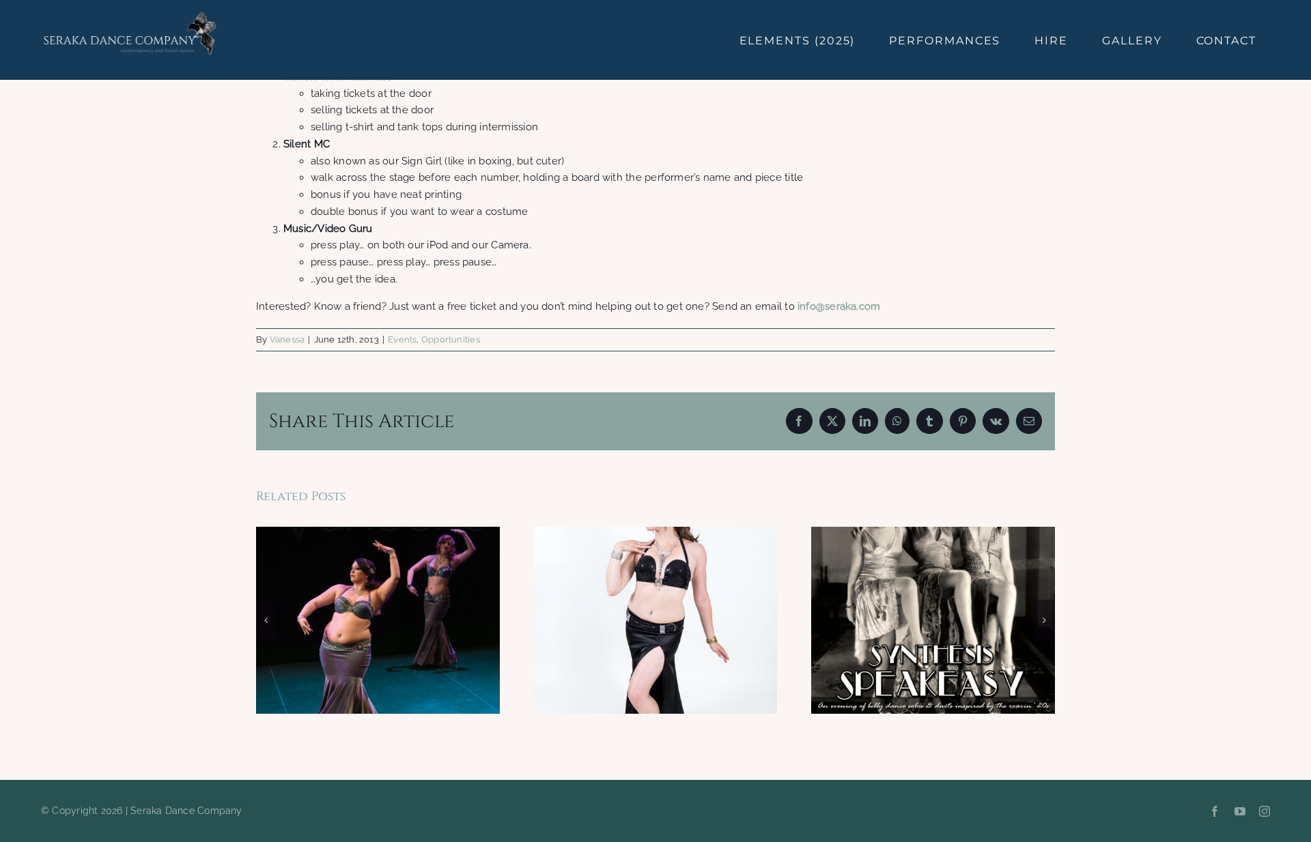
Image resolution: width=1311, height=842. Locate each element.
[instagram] (1264, 811)
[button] (266, 620)
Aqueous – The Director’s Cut (377, 619)
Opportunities (450, 339)
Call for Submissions (933, 619)
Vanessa (287, 339)
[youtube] (1240, 811)
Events (402, 339)
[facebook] (1214, 811)
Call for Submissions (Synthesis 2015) (655, 619)
